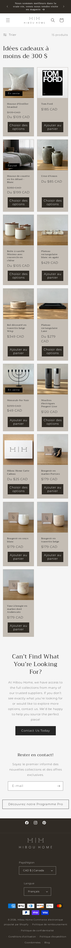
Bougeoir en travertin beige (50, 540)
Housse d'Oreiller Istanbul (17, 105)
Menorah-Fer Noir (18, 400)
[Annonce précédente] (7, 6)
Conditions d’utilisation (22, 936)
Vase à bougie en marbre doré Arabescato (17, 609)
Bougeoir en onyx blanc (18, 540)
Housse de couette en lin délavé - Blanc (18, 179)
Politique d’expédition (53, 936)
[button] (8, 20)
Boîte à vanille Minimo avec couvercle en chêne (16, 256)
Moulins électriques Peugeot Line (49, 403)
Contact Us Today (35, 730)
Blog (47, 942)
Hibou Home (25, 919)
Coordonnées (33, 942)
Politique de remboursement (49, 924)
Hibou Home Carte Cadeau (18, 472)
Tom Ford (47, 104)
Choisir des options (18, 127)
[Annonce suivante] (63, 6)
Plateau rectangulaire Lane (49, 328)
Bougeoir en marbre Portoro (50, 472)
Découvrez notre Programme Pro (35, 804)
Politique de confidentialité (37, 930)
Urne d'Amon (49, 176)
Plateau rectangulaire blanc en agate (50, 254)
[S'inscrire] (58, 786)
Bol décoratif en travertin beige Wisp (17, 328)
